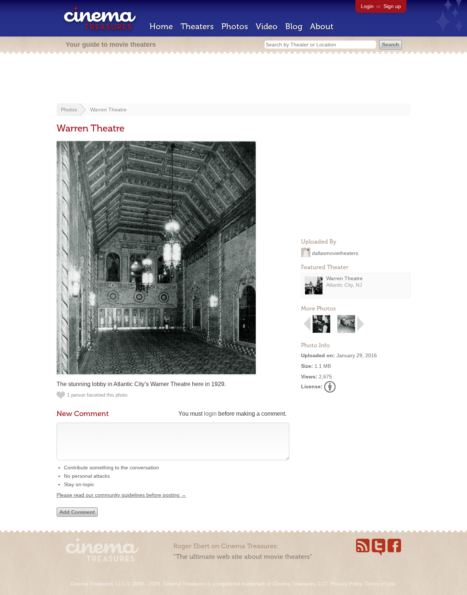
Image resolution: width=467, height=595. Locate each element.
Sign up (392, 6)
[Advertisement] (233, 79)
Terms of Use (380, 584)
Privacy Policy (346, 584)
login (210, 414)
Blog (293, 26)
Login (367, 6)
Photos (234, 26)
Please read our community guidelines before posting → (121, 495)
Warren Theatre (108, 109)
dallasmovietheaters (335, 253)
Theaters (197, 26)
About (321, 26)
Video (267, 26)
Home (161, 26)
